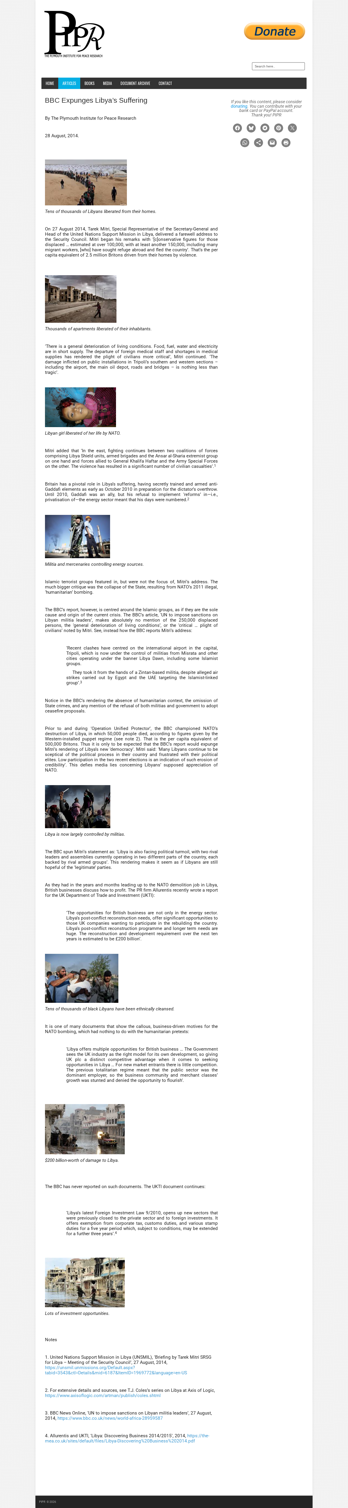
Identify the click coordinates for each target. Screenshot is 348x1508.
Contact (165, 83)
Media (107, 83)
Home (50, 83)
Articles (69, 83)
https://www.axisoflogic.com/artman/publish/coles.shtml (103, 1395)
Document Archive (135, 83)
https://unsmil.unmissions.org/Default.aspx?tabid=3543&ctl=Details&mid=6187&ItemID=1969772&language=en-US (116, 1370)
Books (89, 83)
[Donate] (175, 28)
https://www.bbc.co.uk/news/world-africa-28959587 (110, 1418)
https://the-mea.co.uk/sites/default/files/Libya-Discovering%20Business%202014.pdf (127, 1438)
